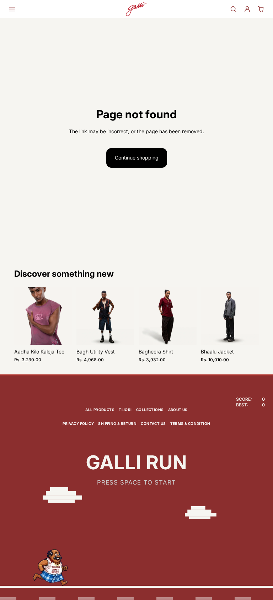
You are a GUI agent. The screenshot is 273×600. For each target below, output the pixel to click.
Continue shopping (137, 158)
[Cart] (261, 9)
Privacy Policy (78, 423)
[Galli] (136, 8)
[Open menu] (12, 9)
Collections (150, 409)
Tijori (125, 409)
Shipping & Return (117, 423)
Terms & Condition (190, 423)
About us (178, 409)
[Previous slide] (22, 316)
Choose (67, 334)
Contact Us (153, 423)
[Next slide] (64, 316)
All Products (99, 409)
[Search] (233, 9)
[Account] (247, 9)
